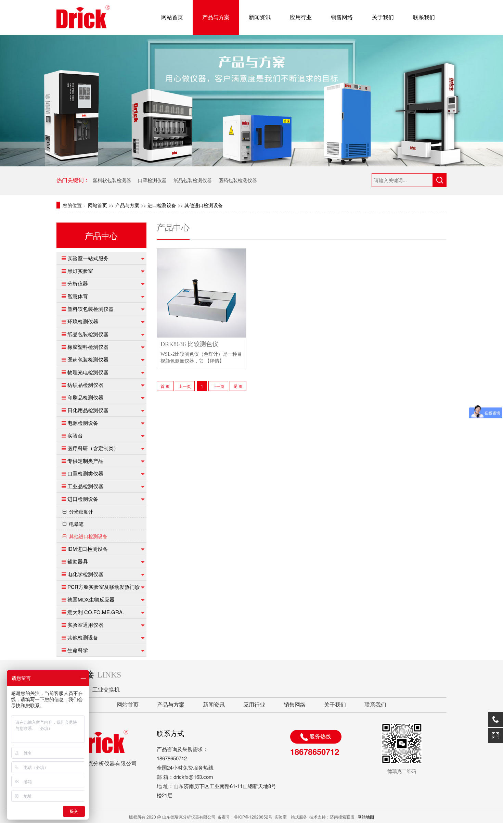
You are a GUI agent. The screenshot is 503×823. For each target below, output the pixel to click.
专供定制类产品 (85, 460)
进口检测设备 (161, 205)
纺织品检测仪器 (85, 384)
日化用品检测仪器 (87, 410)
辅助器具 (77, 561)
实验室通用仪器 (85, 624)
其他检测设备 (82, 637)
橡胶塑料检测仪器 (87, 346)
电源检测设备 (82, 422)
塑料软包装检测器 (112, 180)
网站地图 (366, 817)
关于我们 (383, 17)
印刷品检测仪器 (85, 397)
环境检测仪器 (82, 321)
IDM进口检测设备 (87, 548)
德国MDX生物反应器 (91, 599)
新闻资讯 (260, 17)
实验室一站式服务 (87, 258)
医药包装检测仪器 (238, 180)
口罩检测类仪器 (85, 473)
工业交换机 (106, 690)
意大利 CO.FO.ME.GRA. (95, 612)
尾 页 (238, 386)
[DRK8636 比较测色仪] (201, 292)
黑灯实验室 (80, 270)
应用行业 (301, 17)
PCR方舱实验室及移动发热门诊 (103, 586)
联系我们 (424, 17)
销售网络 (342, 17)
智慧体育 (77, 296)
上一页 (185, 386)
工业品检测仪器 (85, 486)
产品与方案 (216, 17)
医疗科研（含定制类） (93, 448)
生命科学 (77, 650)
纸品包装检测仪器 (192, 180)
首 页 (165, 386)
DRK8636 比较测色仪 (189, 344)
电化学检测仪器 (85, 574)
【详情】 (214, 361)
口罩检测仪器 (152, 180)
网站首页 (172, 17)
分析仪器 (77, 283)
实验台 (75, 435)
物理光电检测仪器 (87, 372)
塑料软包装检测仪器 (90, 308)
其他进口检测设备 (203, 205)
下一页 (218, 386)
